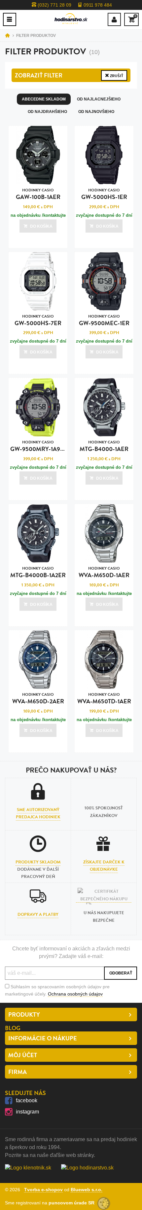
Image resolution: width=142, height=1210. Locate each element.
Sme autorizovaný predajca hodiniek (38, 813)
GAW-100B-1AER (38, 194)
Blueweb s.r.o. (86, 1189)
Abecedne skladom (44, 99)
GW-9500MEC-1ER (104, 320)
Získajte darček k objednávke (103, 866)
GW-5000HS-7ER (38, 320)
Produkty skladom (38, 862)
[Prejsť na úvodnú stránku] (71, 18)
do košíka (41, 226)
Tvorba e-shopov (43, 1189)
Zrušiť (116, 76)
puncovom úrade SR (73, 1202)
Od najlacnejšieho (99, 99)
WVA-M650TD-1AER (104, 698)
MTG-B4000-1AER (104, 446)
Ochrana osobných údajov (75, 994)
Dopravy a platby (38, 914)
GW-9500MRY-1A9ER (39, 446)
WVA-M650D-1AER (104, 572)
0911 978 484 (97, 5)
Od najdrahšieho (47, 111)
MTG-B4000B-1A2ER (38, 572)
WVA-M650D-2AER (38, 698)
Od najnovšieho (96, 111)
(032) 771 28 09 (53, 5)
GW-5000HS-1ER (104, 194)
